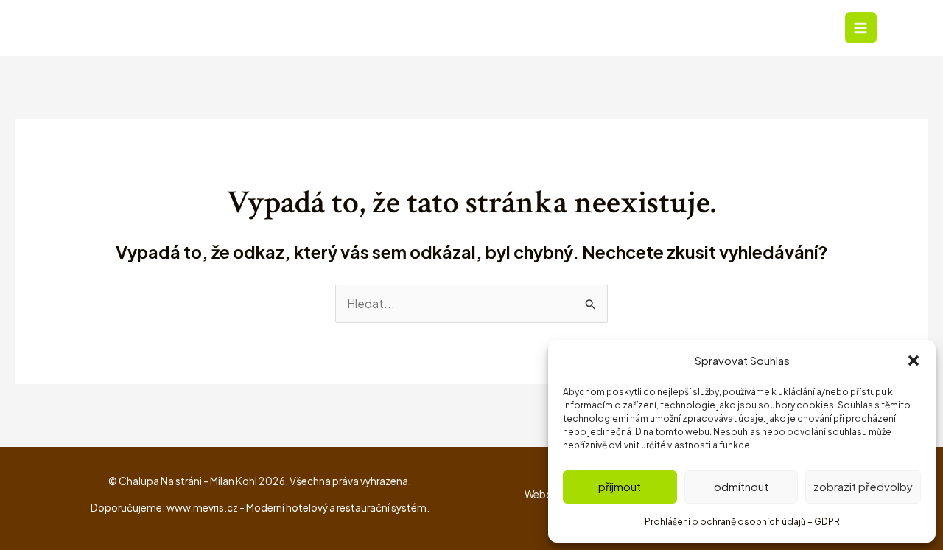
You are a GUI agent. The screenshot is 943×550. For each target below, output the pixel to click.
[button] (913, 360)
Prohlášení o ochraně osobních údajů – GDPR (742, 521)
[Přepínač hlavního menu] (861, 27)
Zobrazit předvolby (863, 486)
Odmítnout (741, 486)
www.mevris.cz (202, 507)
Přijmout (619, 486)
